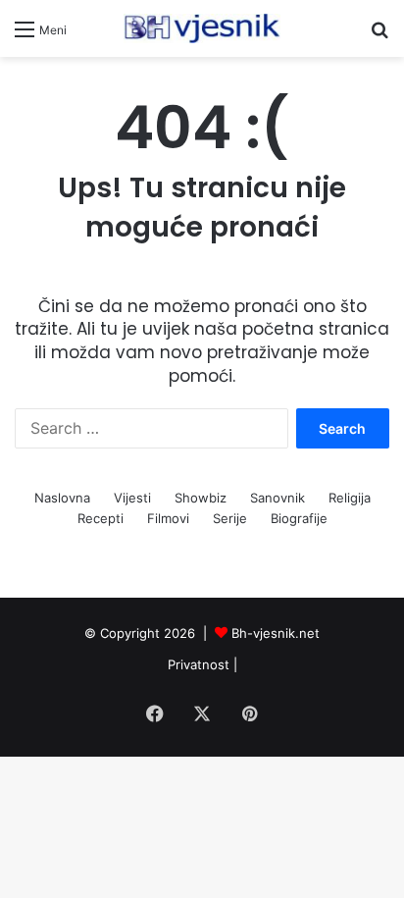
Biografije (299, 518)
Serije (230, 518)
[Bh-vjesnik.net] (202, 28)
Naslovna (62, 497)
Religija (349, 497)
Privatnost (198, 664)
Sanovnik (277, 497)
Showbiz (201, 497)
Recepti (100, 518)
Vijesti (132, 497)
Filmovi (168, 518)
